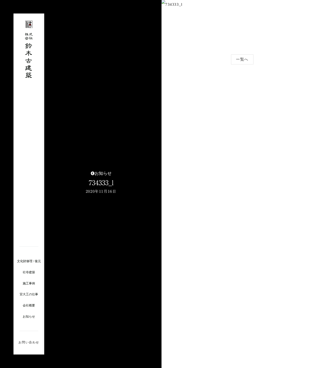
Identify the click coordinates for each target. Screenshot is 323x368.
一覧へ (242, 59)
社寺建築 (29, 272)
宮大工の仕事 (29, 294)
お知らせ (29, 316)
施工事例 (29, 283)
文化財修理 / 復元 (29, 261)
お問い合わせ (28, 342)
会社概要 (29, 305)
